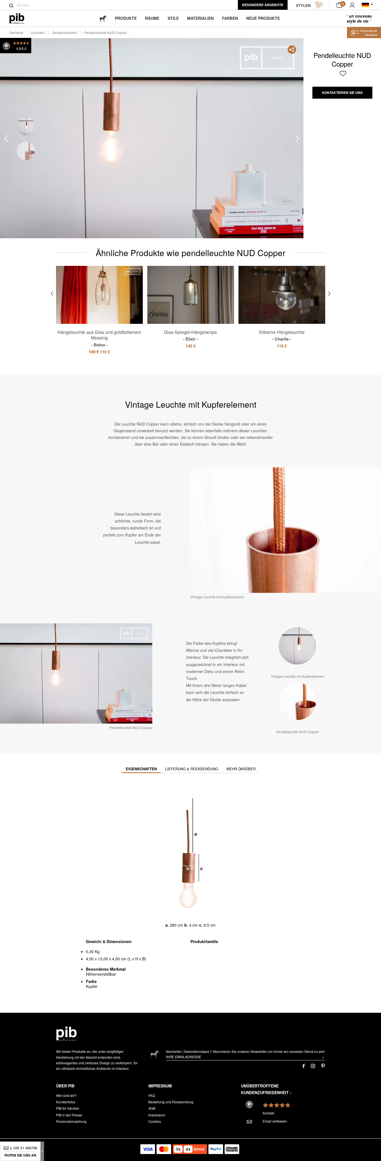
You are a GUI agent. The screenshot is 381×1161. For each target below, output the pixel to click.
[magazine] (103, 18)
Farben (230, 18)
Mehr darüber (240, 768)
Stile (173, 18)
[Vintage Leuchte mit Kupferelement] (297, 645)
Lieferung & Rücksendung (191, 768)
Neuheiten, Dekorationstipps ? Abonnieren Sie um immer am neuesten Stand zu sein (245, 1051)
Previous (6, 138)
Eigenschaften (141, 768)
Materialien (200, 18)
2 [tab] (26, 151)
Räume (152, 18)
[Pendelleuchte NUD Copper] (297, 701)
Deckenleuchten (64, 32)
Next (297, 138)
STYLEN (303, 5)
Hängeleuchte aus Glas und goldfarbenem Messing (99, 338)
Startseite (16, 32)
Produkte (126, 18)
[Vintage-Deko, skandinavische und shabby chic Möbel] (21, 18)
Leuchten (38, 32)
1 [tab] (26, 126)
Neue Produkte (263, 18)
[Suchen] (11, 6)
